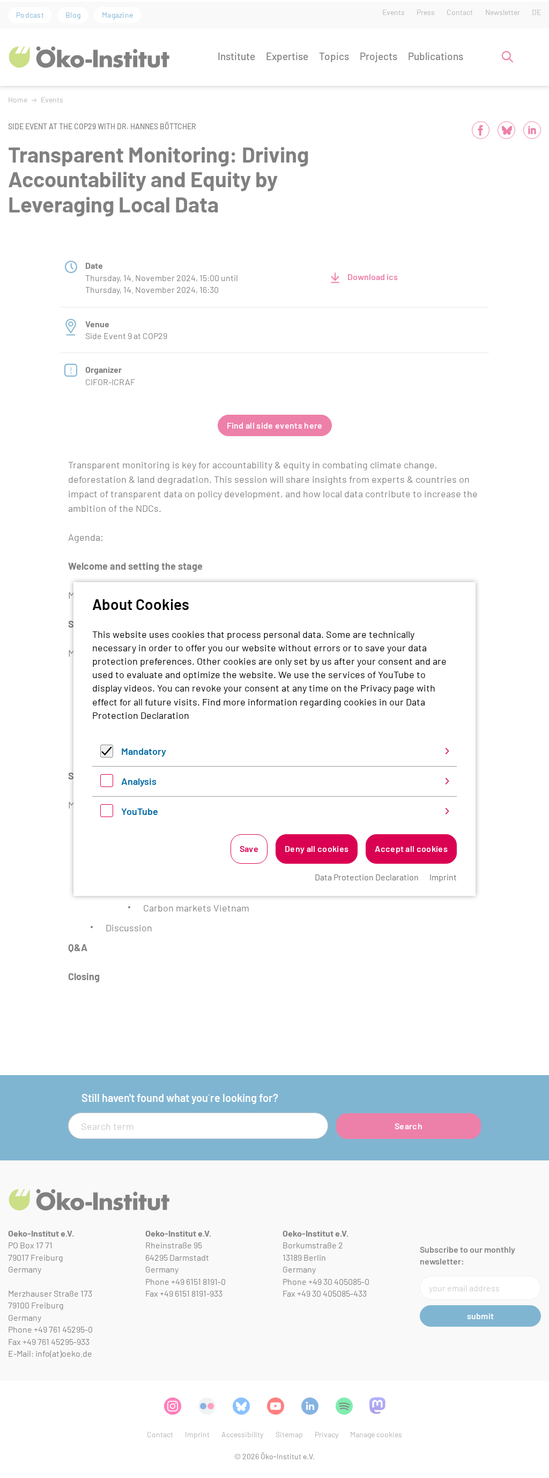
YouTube (139, 811)
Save (249, 848)
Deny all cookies (316, 848)
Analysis (139, 781)
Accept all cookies (411, 848)
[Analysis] (106, 783)
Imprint (443, 877)
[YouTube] (106, 813)
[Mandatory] (106, 754)
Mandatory (143, 751)
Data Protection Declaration (367, 877)
